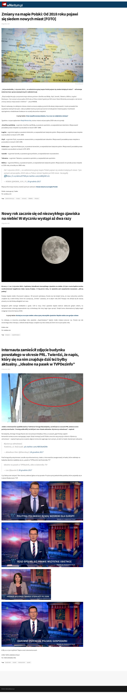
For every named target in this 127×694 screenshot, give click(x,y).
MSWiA (31, 198)
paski (28, 662)
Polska (37, 198)
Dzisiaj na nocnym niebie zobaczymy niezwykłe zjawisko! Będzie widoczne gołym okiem (47, 315)
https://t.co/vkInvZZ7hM (16, 176)
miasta (24, 198)
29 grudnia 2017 (5, 24)
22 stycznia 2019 (5, 369)
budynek (8, 662)
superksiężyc (16, 335)
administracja (9, 198)
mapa (18, 198)
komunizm (21, 662)
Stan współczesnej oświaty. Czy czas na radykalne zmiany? (47, 116)
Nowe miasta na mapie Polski (47, 187)
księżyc (7, 335)
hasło (14, 662)
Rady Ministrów (26, 120)
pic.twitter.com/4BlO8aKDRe (36, 446)
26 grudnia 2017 (36, 452)
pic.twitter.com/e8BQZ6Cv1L (38, 176)
